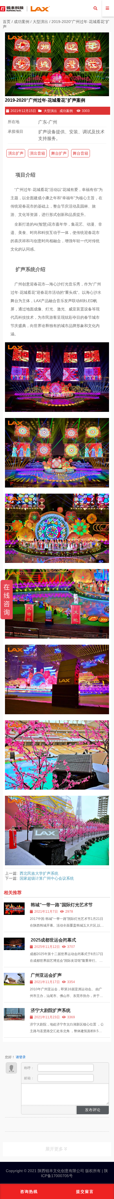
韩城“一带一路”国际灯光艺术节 (62, 904)
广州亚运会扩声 (46, 975)
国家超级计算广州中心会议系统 (47, 878)
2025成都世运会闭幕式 (53, 940)
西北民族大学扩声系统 (39, 873)
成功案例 (21, 21)
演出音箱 (37, 153)
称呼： (29, 1068)
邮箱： (29, 1078)
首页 (7, 21)
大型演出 (40, 21)
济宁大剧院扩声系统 (51, 1010)
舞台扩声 (59, 153)
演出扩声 (16, 153)
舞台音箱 (80, 153)
